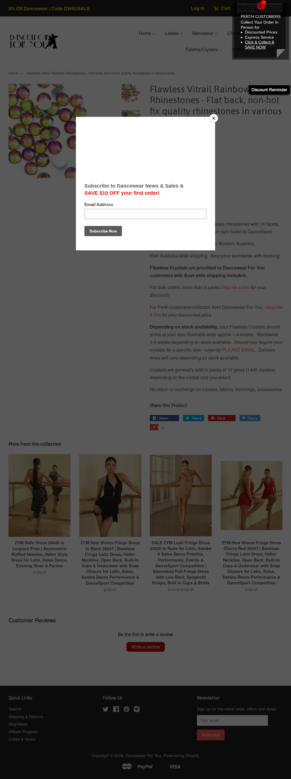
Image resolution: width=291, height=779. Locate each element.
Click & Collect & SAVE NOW (259, 44)
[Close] (213, 118)
